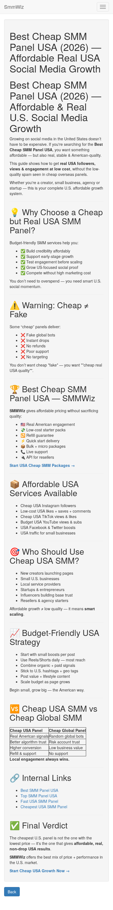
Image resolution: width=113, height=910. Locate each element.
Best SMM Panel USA (39, 790)
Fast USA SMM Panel (39, 801)
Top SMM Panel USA (39, 795)
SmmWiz (14, 6)
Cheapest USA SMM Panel (44, 806)
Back (12, 891)
